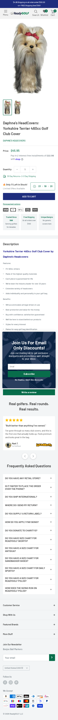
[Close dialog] (53, 335)
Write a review (29, 392)
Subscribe (28, 374)
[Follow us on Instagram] (11, 682)
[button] (25, 456)
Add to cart (29, 196)
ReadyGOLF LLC (16, 714)
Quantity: (7, 169)
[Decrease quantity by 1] (17, 169)
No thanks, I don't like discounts (29, 380)
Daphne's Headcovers (14, 140)
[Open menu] (5, 11)
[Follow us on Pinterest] (16, 682)
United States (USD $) (14, 668)
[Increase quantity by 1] (33, 169)
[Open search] (35, 11)
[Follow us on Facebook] (5, 682)
